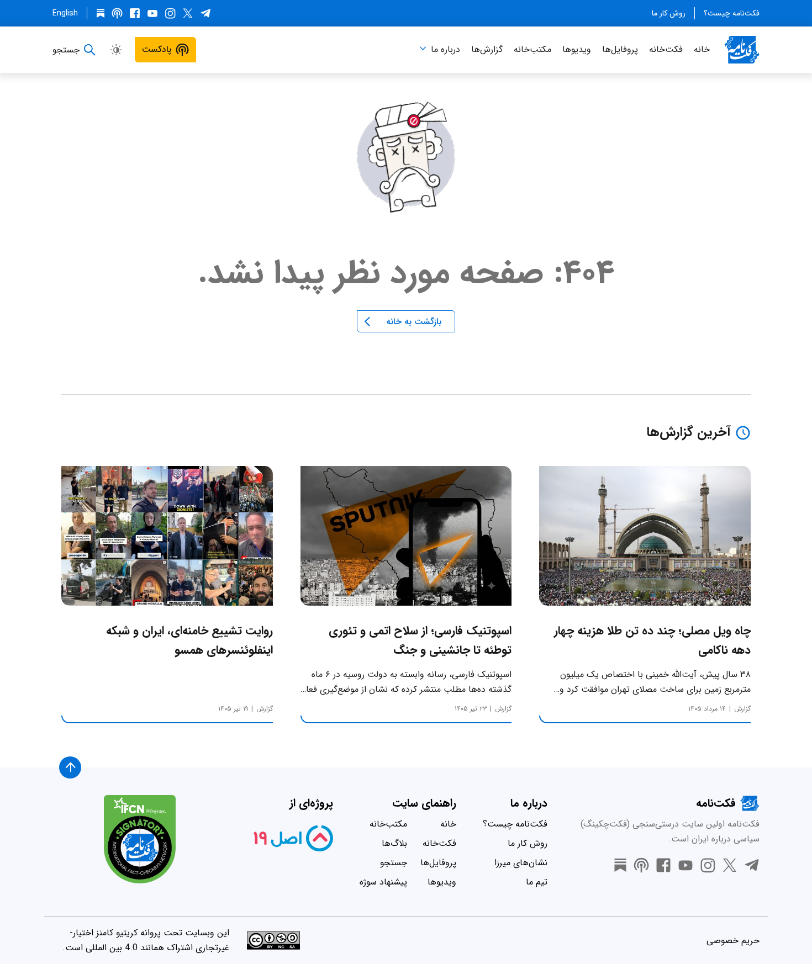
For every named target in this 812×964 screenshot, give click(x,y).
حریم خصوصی (733, 940)
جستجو (393, 863)
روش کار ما (669, 13)
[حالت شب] (116, 49)
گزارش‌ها (487, 49)
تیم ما (536, 882)
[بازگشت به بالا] (70, 767)
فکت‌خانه (666, 49)
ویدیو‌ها (576, 49)
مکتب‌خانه (532, 49)
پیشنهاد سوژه (383, 882)
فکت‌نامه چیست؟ (732, 13)
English (65, 13)
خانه (702, 49)
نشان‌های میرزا (520, 863)
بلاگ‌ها (394, 843)
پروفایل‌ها (620, 49)
